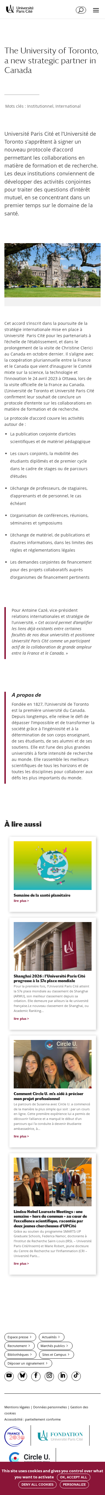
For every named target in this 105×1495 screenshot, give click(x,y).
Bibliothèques (18, 1354)
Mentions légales (17, 1407)
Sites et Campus (54, 1354)
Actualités (49, 1337)
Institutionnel (40, 106)
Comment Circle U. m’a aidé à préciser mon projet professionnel (48, 1096)
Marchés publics (53, 1346)
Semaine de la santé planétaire (42, 895)
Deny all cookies (37, 1484)
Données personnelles (50, 1407)
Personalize (74, 1484)
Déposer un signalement (26, 1363)
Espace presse (18, 1337)
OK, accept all (73, 1477)
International (68, 106)
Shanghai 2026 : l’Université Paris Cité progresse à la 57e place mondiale (49, 978)
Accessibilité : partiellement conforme (32, 1419)
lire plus (20, 900)
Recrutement (17, 1346)
